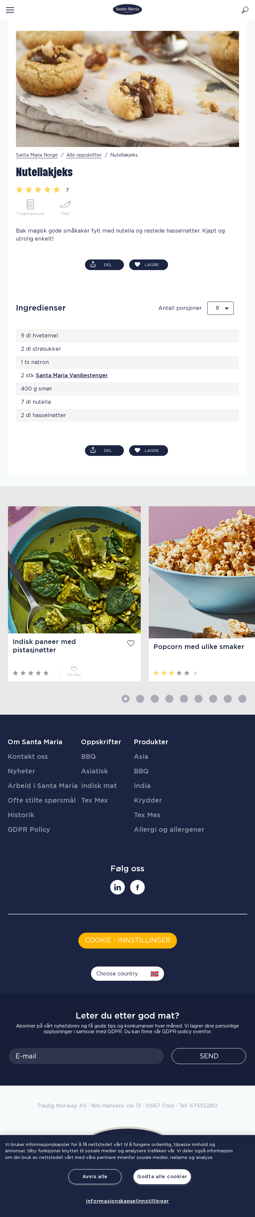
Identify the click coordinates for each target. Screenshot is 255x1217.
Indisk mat (99, 786)
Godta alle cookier (162, 1176)
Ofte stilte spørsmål (42, 800)
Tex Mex (94, 800)
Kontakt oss (28, 756)
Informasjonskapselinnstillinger (127, 1201)
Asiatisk (94, 771)
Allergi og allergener (169, 829)
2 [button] (140, 699)
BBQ (88, 756)
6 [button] (199, 699)
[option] (70, 593)
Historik (21, 815)
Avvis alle (95, 1176)
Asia (141, 756)
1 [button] (125, 699)
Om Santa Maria (35, 742)
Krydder (148, 800)
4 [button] (169, 699)
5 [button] (184, 699)
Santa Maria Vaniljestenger (72, 375)
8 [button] (228, 699)
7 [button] (213, 699)
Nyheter (21, 771)
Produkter (151, 742)
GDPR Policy (29, 829)
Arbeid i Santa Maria (43, 786)
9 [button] (242, 699)
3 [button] (155, 699)
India (142, 786)
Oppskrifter (101, 742)
